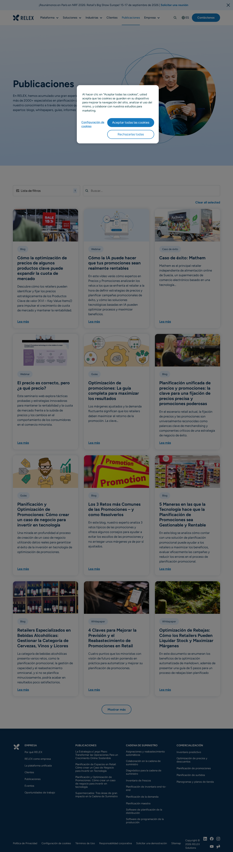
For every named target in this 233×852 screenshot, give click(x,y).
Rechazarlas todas (131, 134)
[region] (118, 114)
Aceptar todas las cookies (130, 122)
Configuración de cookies (92, 124)
